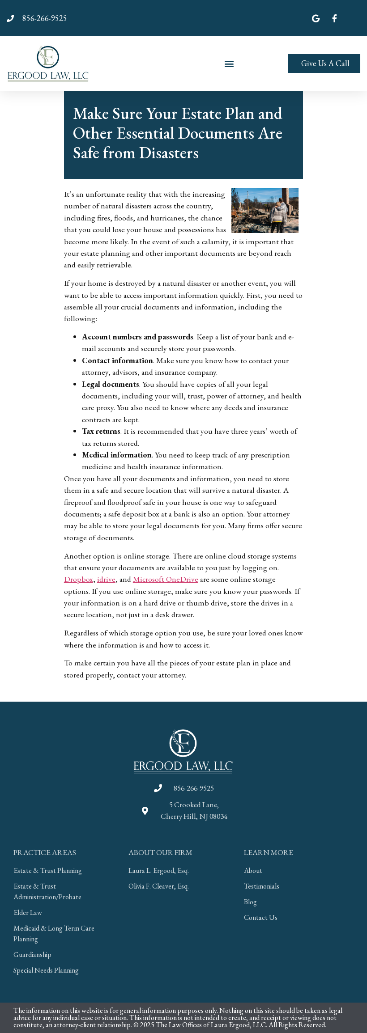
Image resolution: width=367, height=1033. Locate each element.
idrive (106, 579)
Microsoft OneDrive (165, 579)
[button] (229, 63)
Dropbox (78, 579)
